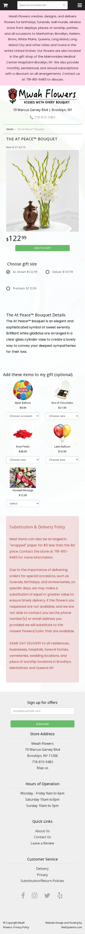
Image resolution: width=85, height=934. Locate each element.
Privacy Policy (21, 927)
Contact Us (42, 837)
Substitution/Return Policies (42, 880)
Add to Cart (42, 248)
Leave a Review (42, 843)
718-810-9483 (44, 117)
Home (9, 129)
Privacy (42, 874)
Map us (42, 768)
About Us (42, 831)
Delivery (42, 868)
